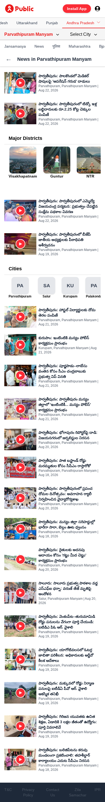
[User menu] (97, 8)
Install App (77, 8)
